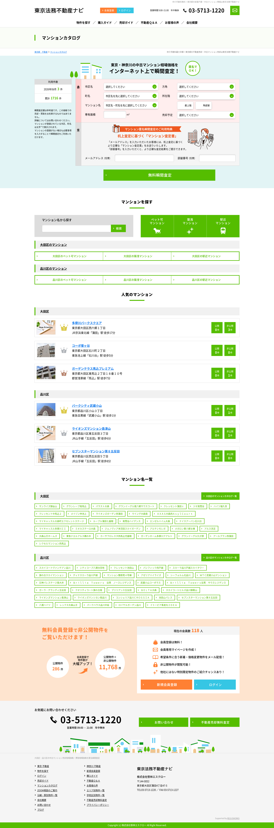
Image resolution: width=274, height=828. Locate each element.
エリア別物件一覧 (96, 790)
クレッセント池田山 (124, 567)
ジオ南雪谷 (198, 506)
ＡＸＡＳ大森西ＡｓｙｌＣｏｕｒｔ (175, 513)
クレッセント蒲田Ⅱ (174, 506)
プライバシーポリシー (98, 805)
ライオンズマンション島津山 (53, 597)
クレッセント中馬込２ (50, 513)
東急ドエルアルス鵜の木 (78, 536)
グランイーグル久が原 (193, 536)
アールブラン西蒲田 (223, 536)
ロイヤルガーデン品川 (130, 605)
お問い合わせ (44, 805)
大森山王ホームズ (48, 536)
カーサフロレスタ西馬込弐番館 (116, 536)
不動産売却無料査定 (97, 800)
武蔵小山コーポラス (151, 582)
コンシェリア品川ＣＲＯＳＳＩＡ (132, 597)
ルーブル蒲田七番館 (103, 521)
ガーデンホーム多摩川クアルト (156, 536)
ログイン (41, 776)
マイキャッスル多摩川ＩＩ (52, 528)
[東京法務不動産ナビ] (59, 12)
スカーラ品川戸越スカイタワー (188, 567)
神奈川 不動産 (94, 766)
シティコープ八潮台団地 (92, 567)
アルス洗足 (209, 528)
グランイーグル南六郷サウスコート (136, 506)
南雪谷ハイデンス (132, 521)
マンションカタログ (58, 51)
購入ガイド (92, 776)
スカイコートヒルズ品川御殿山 (181, 590)
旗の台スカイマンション (51, 575)
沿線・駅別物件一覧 (47, 795)
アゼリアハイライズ (151, 575)
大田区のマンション (53, 244)
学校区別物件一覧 (96, 795)
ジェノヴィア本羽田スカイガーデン (123, 528)
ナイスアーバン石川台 (190, 521)
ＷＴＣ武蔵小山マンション (213, 575)
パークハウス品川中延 (98, 605)
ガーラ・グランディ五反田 (52, 590)
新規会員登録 (93, 771)
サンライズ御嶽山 (48, 506)
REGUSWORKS (233, 818)
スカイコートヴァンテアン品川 (54, 567)
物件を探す (42, 771)
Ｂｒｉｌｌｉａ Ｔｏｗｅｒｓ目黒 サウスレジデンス (198, 582)
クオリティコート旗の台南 (88, 590)
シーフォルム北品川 (180, 575)
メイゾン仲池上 (78, 513)
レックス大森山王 (69, 605)
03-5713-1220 (206, 10)
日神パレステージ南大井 (51, 582)
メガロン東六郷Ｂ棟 (185, 528)
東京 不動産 (43, 766)
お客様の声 (92, 785)
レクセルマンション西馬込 (52, 543)
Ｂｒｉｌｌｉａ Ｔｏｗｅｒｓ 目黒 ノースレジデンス (102, 582)
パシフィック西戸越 (153, 567)
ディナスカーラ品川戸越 (85, 575)
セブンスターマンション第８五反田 (199, 597)
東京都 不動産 (41, 51)
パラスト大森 (102, 506)
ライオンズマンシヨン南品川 (92, 597)
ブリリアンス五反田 (121, 590)
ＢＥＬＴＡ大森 (149, 590)
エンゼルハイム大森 (160, 521)
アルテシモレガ (158, 528)
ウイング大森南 (140, 513)
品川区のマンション (53, 268)
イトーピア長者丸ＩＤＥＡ (163, 605)
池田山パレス (165, 597)
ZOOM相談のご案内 (47, 790)
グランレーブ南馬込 (76, 506)
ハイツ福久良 (220, 506)
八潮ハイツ (44, 605)
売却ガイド (42, 780)
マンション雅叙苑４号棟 (119, 575)
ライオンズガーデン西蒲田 (109, 513)
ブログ (40, 809)
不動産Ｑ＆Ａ (93, 780)
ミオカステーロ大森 (85, 528)
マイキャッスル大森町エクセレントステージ (61, 521)
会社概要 (41, 800)
